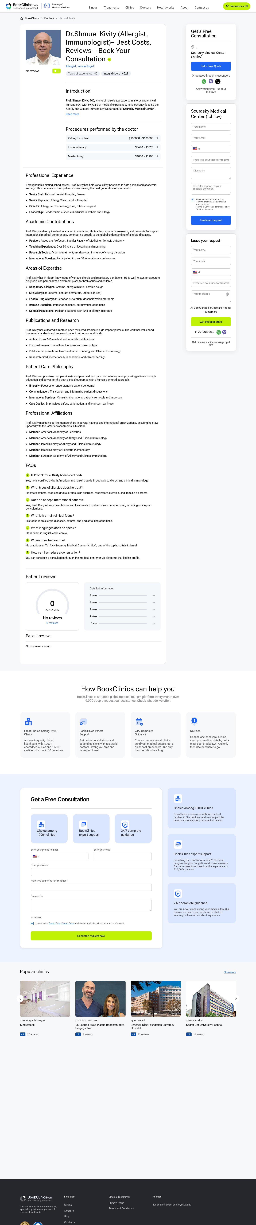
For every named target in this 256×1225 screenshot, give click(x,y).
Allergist (71, 66)
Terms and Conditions (121, 1208)
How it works (165, 7)
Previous (20, 998)
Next (235, 998)
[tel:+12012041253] (217, 81)
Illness (93, 7)
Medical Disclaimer (119, 1197)
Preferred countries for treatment (49, 880)
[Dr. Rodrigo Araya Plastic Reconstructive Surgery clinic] (100, 999)
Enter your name (39, 865)
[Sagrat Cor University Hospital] (211, 999)
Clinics (129, 7)
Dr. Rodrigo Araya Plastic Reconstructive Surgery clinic (99, 1026)
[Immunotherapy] (155, 148)
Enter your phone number (44, 849)
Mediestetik (27, 1025)
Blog (66, 1216)
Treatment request (211, 220)
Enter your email (102, 849)
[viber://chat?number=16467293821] (211, 81)
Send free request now (91, 936)
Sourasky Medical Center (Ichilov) (208, 54)
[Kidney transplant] (155, 138)
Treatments (111, 7)
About (184, 7)
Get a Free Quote (211, 66)
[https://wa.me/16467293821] (204, 81)
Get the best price (211, 321)
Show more (230, 972)
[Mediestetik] (45, 999)
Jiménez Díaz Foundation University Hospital (152, 1026)
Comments (37, 896)
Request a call (239, 6)
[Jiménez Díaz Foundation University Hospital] (156, 999)
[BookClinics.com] (22, 6)
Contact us (202, 7)
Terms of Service (204, 207)
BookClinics (32, 18)
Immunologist (85, 66)
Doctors (145, 7)
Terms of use (54, 923)
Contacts (69, 1222)
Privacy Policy (223, 207)
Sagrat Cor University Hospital (204, 1025)
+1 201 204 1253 (204, 331)
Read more (72, 114)
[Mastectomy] (155, 157)
